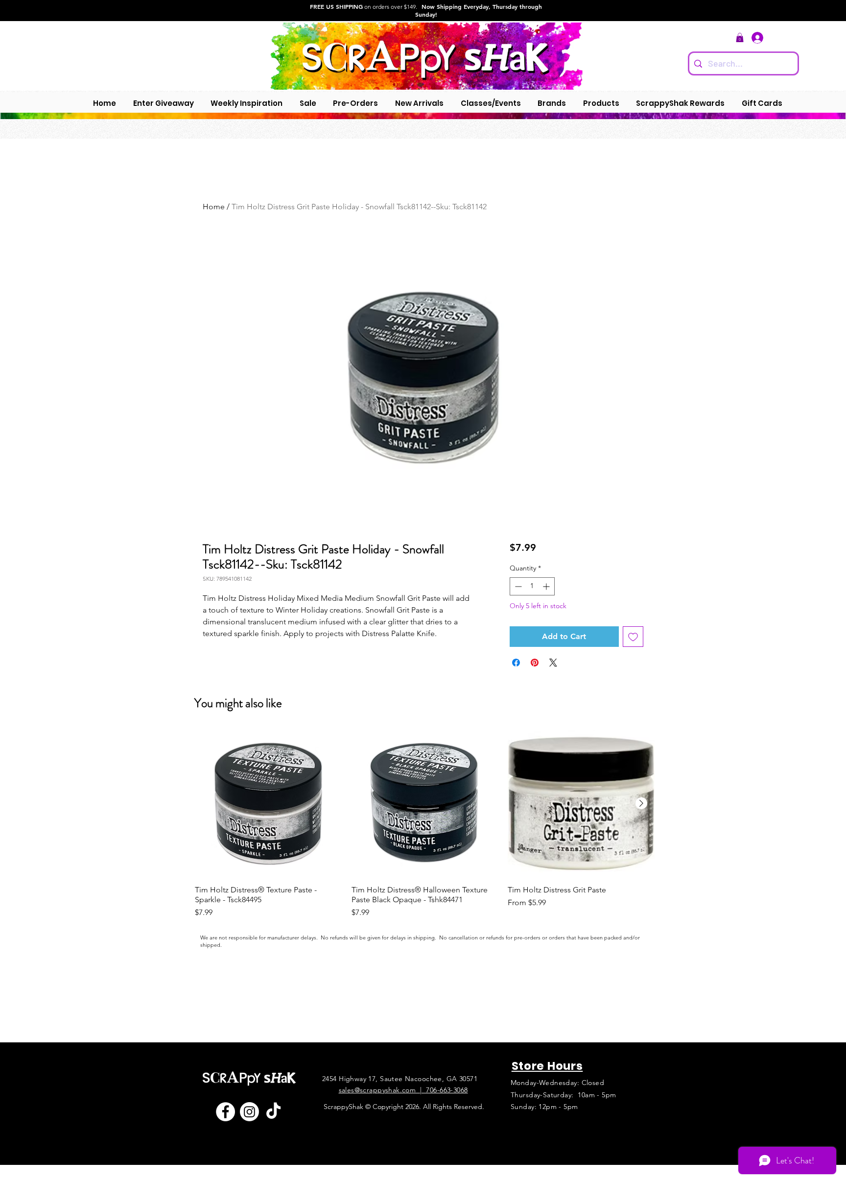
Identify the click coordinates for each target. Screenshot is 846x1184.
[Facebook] (225, 1111)
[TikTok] (273, 1111)
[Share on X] (553, 662)
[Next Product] (641, 803)
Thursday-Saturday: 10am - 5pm (563, 1094)
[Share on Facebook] (516, 662)
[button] (740, 37)
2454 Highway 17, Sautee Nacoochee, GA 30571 (399, 1078)
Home (214, 206)
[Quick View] (268, 803)
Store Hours (547, 1066)
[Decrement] (517, 586)
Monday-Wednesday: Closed (557, 1082)
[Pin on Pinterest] (534, 662)
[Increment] (547, 586)
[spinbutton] (532, 586)
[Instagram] (249, 1111)
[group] (424, 824)
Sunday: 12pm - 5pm (544, 1106)
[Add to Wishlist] (633, 636)
